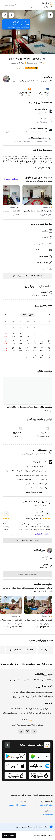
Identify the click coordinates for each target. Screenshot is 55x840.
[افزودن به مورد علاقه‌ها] (4, 15)
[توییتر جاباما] (27, 731)
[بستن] (4, 21)
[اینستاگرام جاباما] (21, 731)
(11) (33, 63)
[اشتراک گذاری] (11, 15)
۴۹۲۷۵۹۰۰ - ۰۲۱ (46, 805)
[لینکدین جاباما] (34, 731)
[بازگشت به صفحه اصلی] (7, 745)
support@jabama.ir (17, 805)
